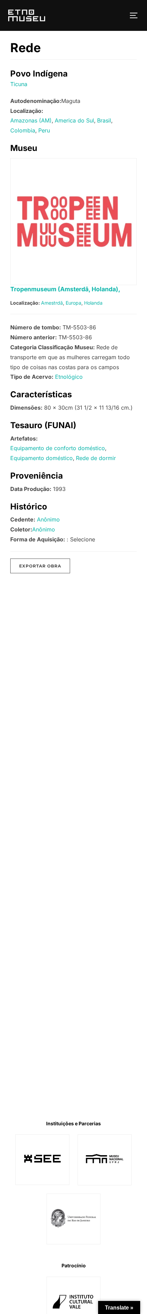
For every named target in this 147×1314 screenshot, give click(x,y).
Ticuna (18, 84)
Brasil (104, 120)
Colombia (22, 130)
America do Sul (74, 120)
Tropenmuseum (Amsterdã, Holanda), (65, 289)
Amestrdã (52, 303)
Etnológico (69, 376)
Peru (44, 130)
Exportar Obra (40, 565)
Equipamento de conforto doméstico (57, 448)
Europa (73, 303)
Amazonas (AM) (31, 120)
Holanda (93, 303)
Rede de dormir (96, 458)
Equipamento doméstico (41, 458)
